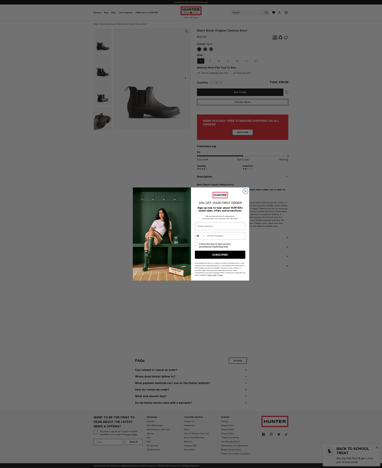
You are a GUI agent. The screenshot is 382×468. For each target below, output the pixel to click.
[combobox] (200, 235)
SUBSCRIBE (220, 254)
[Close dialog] (245, 191)
